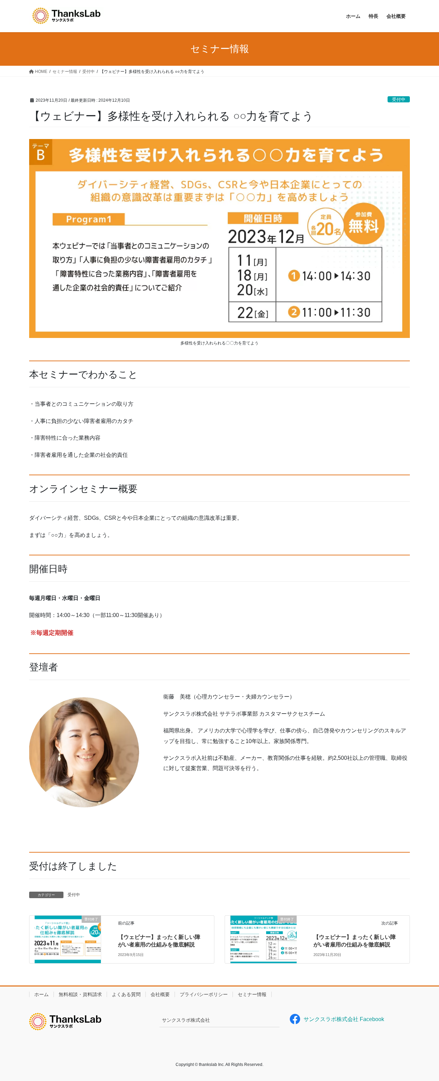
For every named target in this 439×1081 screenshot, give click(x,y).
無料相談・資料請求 (80, 994)
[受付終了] (68, 932)
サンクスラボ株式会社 (186, 1020)
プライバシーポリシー (204, 994)
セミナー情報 (252, 994)
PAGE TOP (422, 1042)
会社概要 (160, 994)
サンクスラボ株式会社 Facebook (344, 1019)
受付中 (398, 99)
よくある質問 (126, 994)
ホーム (41, 994)
